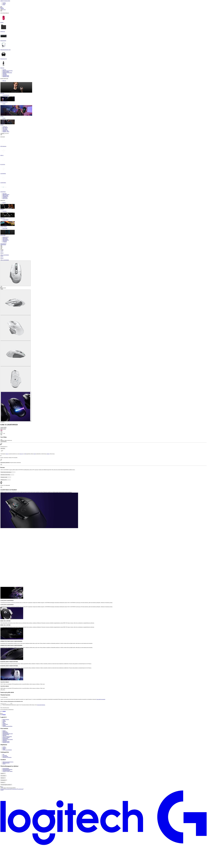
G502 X (48, 453)
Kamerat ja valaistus (6, 737)
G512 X (7, 453)
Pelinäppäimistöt (5, 732)
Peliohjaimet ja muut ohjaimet (8, 739)
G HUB (4, 746)
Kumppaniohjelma (6, 768)
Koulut (4, 4)
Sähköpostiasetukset (6, 762)
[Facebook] (3, 711)
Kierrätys (4, 725)
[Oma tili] (1, 248)
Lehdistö (4, 723)
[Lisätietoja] (1, 487)
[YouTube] (4, 711)
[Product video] (15, 407)
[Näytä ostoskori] (1, 249)
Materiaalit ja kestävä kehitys (5, 474)
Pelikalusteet (5, 740)
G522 (35, 453)
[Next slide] (4, 690)
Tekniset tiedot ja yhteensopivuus (6, 472)
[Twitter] (2, 711)
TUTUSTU (2, 133)
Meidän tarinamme (6, 719)
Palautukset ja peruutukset (7, 757)
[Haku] (1, 246)
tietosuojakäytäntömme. (41, 704)
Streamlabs (4, 747)
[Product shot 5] (15, 379)
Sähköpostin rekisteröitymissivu (8, 761)
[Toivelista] (1, 247)
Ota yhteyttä (5, 755)
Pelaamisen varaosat (6, 742)
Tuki (1, 6)
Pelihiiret (1, 252)
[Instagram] (1, 711)
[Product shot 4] (15, 353)
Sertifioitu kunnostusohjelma (7, 726)
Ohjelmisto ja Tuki (4, 479)
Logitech (4, 2)
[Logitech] (2, 8)
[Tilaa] (11, 703)
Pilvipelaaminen (5, 738)
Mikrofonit (4, 735)
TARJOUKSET (3, 244)
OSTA (2, 9)
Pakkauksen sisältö (4, 477)
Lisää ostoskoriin (3, 441)
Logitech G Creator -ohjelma (7, 771)
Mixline (4, 748)
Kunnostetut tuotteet (6, 741)
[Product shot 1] (15, 273)
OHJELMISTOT (3, 243)
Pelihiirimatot (5, 731)
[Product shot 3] (15, 328)
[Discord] (5, 711)
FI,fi (2, 7)
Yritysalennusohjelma (6, 770)
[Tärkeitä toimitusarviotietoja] (1, 459)
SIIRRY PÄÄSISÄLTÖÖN (5, 0)
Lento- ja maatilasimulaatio (7, 736)
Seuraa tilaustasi (5, 756)
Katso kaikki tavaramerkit (100, 699)
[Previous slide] (1, 690)
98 (25, 453)
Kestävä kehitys (5, 724)
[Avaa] (2, 249)
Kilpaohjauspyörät (6, 734)
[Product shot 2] (15, 302)
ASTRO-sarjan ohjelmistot (7, 749)
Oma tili (4, 763)
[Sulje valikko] (1, 10)
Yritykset (4, 3)
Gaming (1, 250)
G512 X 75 (21, 453)
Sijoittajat (4, 721)
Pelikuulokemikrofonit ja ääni (8, 733)
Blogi (3, 722)
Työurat (4, 720)
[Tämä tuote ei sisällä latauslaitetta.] (1, 434)
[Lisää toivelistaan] (1, 286)
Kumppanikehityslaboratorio (7, 769)
